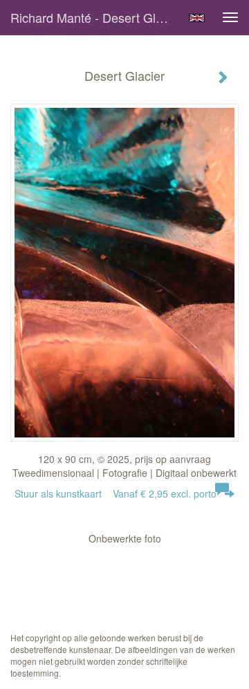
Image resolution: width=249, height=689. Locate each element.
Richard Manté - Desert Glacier (95, 17)
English (197, 18)
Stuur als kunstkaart (115, 493)
